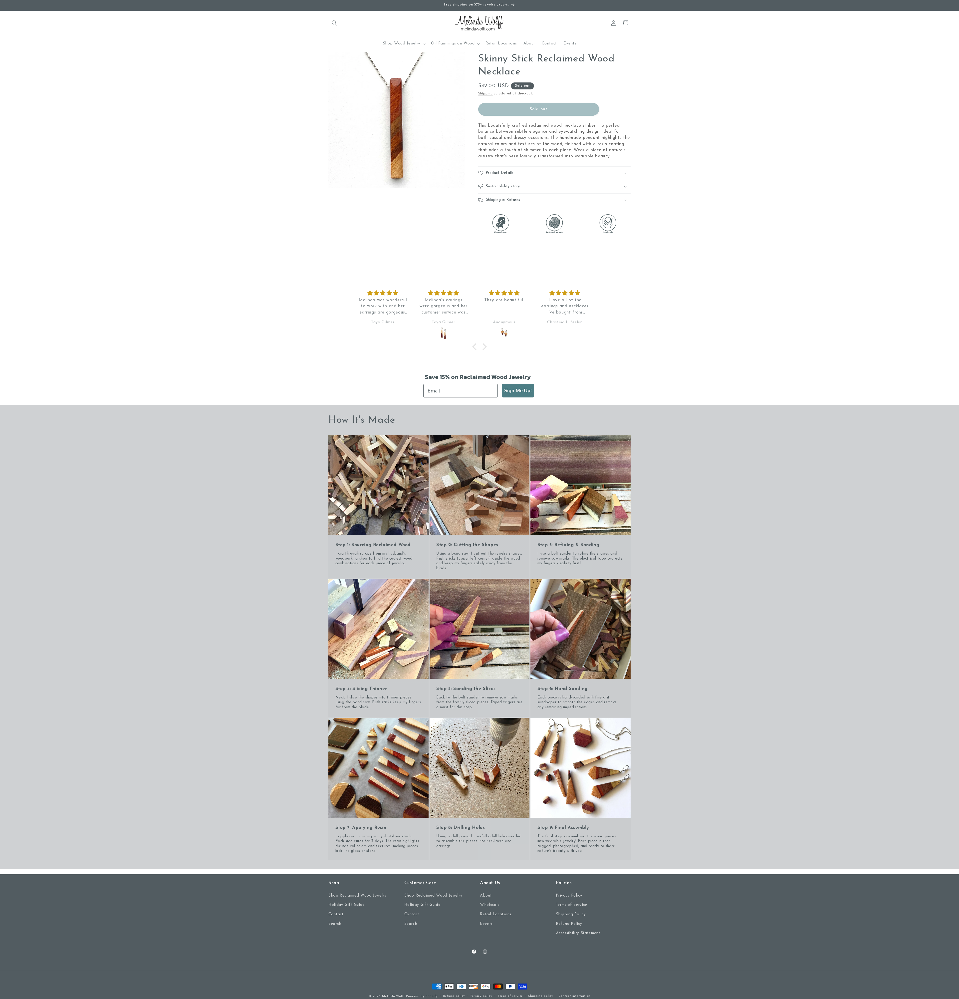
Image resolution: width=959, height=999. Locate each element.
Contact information (574, 996)
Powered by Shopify (422, 996)
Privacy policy (481, 996)
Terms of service (510, 996)
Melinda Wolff (393, 996)
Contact (336, 914)
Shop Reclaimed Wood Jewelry (357, 896)
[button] (334, 23)
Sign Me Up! (518, 390)
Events (486, 924)
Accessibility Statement (578, 933)
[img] (388, 293)
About (486, 896)
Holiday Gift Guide (346, 905)
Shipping (485, 93)
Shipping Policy (571, 914)
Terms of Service (571, 905)
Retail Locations (495, 914)
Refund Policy (569, 924)
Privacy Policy (569, 896)
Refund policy (454, 996)
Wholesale (490, 905)
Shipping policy (540, 996)
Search (334, 924)
